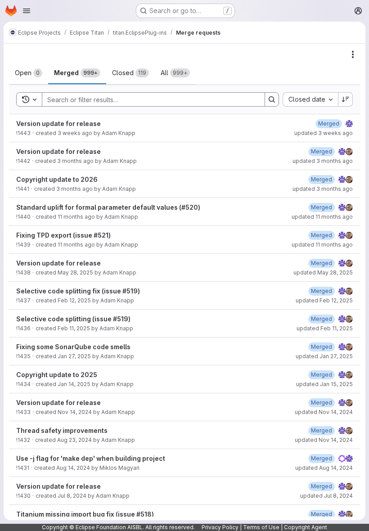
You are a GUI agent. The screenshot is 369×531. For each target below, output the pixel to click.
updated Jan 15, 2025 (324, 384)
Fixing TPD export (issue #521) (63, 235)
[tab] (28, 73)
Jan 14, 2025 (74, 384)
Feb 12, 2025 (74, 300)
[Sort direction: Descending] (345, 99)
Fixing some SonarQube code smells (73, 347)
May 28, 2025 (75, 272)
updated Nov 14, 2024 (324, 412)
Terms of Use (261, 527)
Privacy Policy (220, 527)
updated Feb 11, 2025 (325, 328)
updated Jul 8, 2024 (326, 495)
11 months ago (76, 216)
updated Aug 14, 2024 (324, 467)
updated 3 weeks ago (323, 133)
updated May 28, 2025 (323, 272)
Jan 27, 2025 (74, 356)
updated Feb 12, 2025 (324, 300)
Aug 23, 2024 (74, 439)
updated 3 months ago (322, 161)
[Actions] (353, 54)
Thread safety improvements (62, 430)
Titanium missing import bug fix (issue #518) (85, 514)
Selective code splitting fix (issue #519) (78, 291)
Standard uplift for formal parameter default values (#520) (108, 207)
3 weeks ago (75, 133)
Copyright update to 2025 (56, 374)
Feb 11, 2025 (74, 328)
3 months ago (75, 161)
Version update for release (58, 123)
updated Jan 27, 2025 (324, 356)
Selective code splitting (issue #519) (73, 319)
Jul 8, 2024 (72, 495)
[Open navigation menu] (26, 11)
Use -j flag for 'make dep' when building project (90, 458)
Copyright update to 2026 (57, 179)
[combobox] (310, 99)
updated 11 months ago (322, 216)
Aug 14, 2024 (73, 467)
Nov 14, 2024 (75, 412)
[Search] (272, 99)
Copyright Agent (305, 527)
